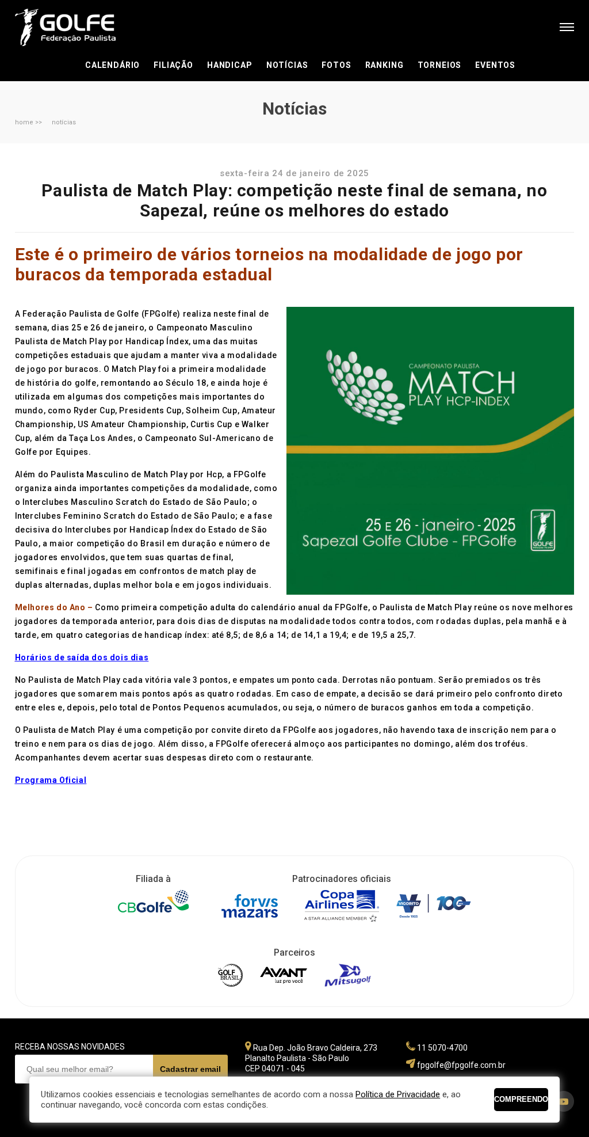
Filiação (173, 65)
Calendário (112, 65)
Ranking (384, 65)
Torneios (440, 65)
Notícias (287, 65)
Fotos (336, 65)
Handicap (230, 65)
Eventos (495, 65)
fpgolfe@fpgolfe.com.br (461, 1065)
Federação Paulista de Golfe (77, 27)
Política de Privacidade (397, 1094)
